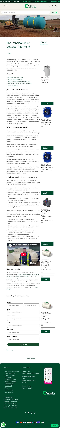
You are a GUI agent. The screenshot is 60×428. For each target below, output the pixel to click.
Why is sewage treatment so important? (19, 81)
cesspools (9, 276)
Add (46, 279)
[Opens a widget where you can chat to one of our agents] (54, 425)
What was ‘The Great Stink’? (16, 77)
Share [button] (9, 53)
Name (9, 302)
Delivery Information (10, 379)
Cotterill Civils (31, 425)
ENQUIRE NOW (23, 344)
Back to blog (31, 358)
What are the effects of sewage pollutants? (20, 83)
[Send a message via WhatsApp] (3, 424)
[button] (4, 6)
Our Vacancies (9, 392)
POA (47, 103)
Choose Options (45, 148)
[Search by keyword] (2, 12)
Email (8, 309)
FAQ (6, 388)
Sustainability (9, 390)
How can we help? (13, 85)
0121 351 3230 (26, 371)
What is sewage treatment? (15, 79)
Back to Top (10, 350)
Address (9, 322)
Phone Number (11, 316)
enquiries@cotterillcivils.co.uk (30, 373)
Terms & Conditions (10, 381)
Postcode (10, 329)
